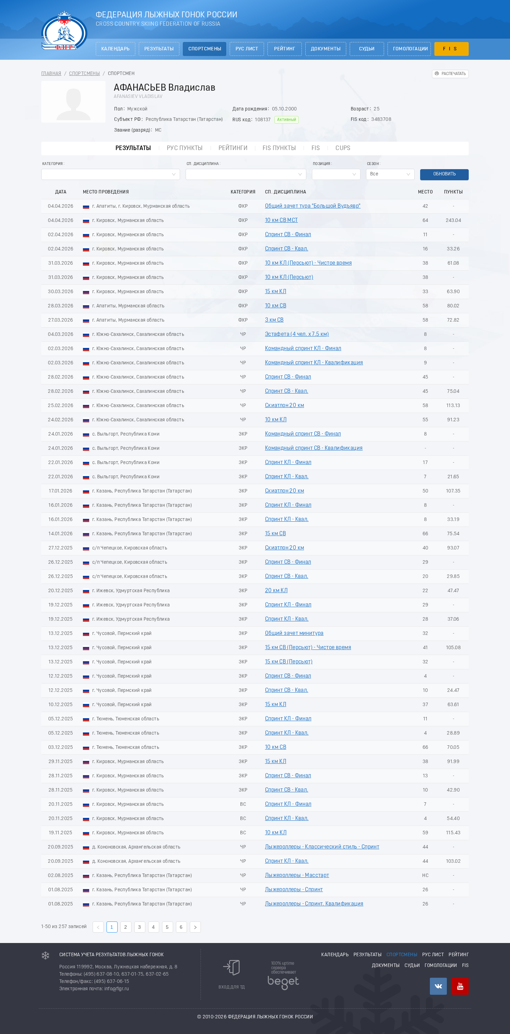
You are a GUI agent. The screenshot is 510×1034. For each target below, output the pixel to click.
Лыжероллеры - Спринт (294, 890)
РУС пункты (185, 148)
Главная (51, 73)
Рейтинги (233, 148)
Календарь (115, 49)
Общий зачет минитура (294, 633)
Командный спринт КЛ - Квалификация (314, 363)
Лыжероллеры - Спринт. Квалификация (314, 904)
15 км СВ (275, 534)
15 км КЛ (275, 292)
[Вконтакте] (438, 986)
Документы (326, 49)
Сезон (373, 164)
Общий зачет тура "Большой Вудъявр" (313, 206)
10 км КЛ (276, 420)
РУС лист (247, 49)
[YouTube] (460, 986)
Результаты (159, 49)
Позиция (321, 164)
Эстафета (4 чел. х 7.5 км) (297, 334)
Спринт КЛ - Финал (288, 462)
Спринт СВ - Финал (288, 235)
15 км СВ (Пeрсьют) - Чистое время (308, 648)
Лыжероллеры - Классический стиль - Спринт (322, 847)
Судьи (367, 49)
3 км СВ (274, 320)
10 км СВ (275, 306)
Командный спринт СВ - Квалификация (314, 448)
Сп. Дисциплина (203, 164)
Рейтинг (284, 49)
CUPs (343, 148)
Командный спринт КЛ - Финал (303, 348)
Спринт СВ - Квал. (286, 249)
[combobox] (110, 174)
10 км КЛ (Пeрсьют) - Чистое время (308, 263)
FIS (451, 49)
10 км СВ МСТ (281, 220)
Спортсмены (204, 49)
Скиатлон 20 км (284, 405)
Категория (52, 164)
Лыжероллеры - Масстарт (297, 875)
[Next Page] (195, 927)
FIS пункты (279, 148)
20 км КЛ (276, 591)
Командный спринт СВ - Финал (303, 434)
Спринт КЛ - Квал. (287, 477)
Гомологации (410, 49)
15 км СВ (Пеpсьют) (289, 662)
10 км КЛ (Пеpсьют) (289, 277)
